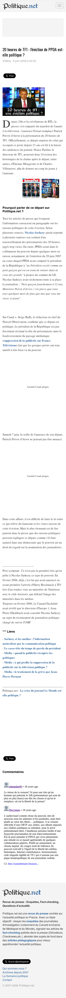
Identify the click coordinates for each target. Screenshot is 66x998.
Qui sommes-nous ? (15, 968)
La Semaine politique (15, 976)
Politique (20, 6)
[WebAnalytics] (9, 991)
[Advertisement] (33, 27)
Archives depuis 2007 (16, 972)
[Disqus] (33, 823)
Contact (7, 980)
